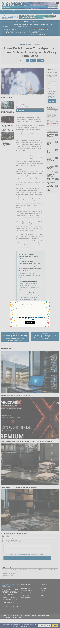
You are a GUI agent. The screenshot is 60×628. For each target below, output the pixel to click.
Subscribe (30, 322)
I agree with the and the (32, 318)
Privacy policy (33, 319)
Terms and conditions (37, 317)
